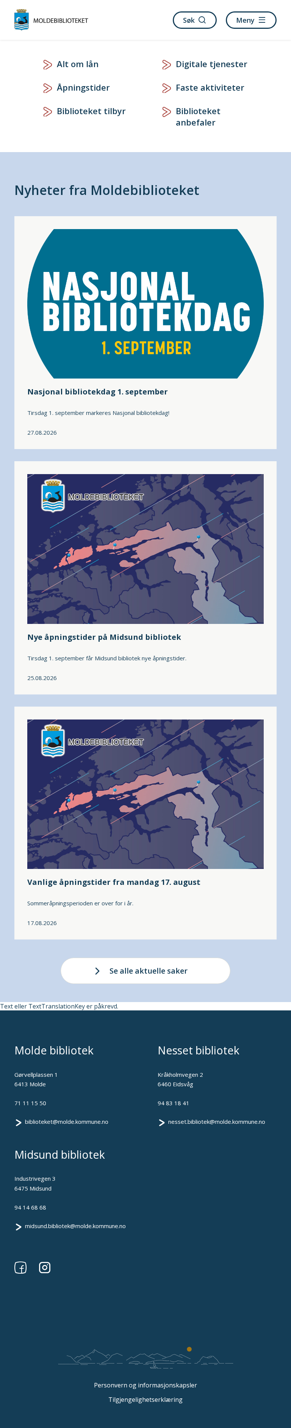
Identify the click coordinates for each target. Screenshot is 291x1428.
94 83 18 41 (173, 1103)
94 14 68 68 (30, 1207)
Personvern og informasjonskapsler (145, 1385)
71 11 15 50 (30, 1103)
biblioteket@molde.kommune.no (66, 1121)
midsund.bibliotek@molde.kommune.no (75, 1226)
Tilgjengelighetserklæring (145, 1399)
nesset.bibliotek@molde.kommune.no (216, 1121)
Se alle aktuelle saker (149, 971)
